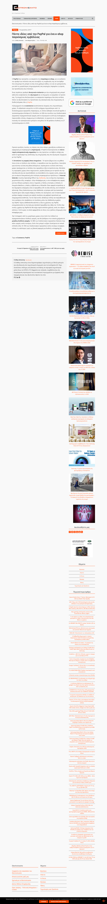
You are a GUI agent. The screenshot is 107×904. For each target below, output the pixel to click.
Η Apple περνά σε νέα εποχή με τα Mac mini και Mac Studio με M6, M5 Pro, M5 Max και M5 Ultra (82, 607)
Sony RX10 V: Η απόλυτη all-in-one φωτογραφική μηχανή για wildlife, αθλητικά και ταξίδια (82, 811)
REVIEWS (50, 18)
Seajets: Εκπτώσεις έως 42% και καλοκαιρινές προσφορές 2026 (82, 747)
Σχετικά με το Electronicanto (21, 880)
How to (82, 573)
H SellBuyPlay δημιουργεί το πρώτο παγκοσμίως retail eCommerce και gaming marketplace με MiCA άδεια (81, 637)
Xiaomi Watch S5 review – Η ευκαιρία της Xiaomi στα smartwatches (82, 643)
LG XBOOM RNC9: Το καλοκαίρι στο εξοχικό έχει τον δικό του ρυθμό (82, 679)
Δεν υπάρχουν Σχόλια (30, 40)
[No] (105, 900)
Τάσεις (15, 30)
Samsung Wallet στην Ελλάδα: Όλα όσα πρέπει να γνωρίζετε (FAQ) (82, 817)
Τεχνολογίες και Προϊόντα (82, 586)
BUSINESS (42, 18)
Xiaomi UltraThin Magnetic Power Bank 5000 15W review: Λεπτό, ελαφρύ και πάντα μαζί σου (82, 706)
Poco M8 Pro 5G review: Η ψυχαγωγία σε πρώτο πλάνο (82, 752)
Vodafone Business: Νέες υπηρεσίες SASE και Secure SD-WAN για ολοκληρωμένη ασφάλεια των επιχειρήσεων (81, 823)
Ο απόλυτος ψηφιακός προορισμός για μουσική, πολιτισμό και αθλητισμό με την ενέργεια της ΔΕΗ (82, 836)
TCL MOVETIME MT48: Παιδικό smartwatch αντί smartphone (82, 671)
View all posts (29, 260)
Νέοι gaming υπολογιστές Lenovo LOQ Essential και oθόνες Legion (81, 612)
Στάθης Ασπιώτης (19, 40)
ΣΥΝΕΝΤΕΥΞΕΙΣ (79, 18)
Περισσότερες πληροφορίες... (59, 901)
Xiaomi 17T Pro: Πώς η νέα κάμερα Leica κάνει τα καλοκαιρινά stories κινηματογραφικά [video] (81, 701)
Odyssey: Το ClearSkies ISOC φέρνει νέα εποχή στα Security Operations (81, 791)
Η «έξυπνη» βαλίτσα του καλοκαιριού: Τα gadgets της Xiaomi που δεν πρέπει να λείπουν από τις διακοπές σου (82, 685)
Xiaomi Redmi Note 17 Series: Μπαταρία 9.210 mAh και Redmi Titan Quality (81, 598)
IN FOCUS (70, 18)
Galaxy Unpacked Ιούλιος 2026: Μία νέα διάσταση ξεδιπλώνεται (82, 806)
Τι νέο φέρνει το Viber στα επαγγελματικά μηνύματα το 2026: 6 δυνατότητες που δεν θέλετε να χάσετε (82, 618)
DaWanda (42, 178)
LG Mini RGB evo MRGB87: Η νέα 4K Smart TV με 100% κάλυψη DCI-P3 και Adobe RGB (82, 858)
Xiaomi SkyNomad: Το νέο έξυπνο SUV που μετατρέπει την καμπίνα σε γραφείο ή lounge (82, 801)
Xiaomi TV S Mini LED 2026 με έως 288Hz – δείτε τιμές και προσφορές (82, 776)
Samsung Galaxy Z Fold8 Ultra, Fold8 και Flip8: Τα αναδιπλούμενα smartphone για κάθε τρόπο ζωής (82, 727)
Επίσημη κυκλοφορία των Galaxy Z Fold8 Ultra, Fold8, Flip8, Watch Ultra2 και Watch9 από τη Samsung (82, 649)
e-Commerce (20, 238)
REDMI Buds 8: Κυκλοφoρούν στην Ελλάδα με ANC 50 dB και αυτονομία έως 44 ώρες (81, 796)
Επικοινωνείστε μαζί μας (20, 877)
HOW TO (63, 18)
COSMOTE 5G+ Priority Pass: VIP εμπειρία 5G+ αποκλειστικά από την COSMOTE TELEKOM (81, 690)
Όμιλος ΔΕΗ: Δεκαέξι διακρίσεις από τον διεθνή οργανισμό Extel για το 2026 (82, 767)
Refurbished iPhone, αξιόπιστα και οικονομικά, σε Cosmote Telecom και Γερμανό (82, 628)
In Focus (82, 576)
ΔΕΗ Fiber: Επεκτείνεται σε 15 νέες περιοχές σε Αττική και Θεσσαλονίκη (82, 716)
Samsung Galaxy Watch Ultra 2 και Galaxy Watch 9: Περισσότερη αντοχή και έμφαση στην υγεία (82, 733)
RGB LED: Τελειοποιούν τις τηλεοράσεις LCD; (82, 633)
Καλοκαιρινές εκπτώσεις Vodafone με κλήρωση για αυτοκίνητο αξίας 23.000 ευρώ (82, 781)
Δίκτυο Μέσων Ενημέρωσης (21, 884)
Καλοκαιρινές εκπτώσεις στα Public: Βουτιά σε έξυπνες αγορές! (82, 762)
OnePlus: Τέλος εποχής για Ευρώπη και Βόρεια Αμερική (82, 771)
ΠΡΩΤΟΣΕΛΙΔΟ (17, 18)
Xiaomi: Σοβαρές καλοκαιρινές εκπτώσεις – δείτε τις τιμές (82, 757)
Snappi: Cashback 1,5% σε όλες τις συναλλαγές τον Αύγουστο (82, 666)
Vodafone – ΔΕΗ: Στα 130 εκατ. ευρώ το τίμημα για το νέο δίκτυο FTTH (82, 654)
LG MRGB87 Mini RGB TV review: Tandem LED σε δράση (82, 624)
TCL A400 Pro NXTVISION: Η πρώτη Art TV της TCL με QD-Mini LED (82, 786)
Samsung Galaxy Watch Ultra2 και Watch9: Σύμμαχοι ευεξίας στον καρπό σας (82, 721)
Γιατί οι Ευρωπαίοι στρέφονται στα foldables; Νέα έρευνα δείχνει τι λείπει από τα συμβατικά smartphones (82, 660)
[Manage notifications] (103, 901)
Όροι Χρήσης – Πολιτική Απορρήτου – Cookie (25, 889)
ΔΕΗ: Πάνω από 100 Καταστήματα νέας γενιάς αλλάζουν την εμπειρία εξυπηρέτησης (81, 602)
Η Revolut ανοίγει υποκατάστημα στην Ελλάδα (82, 675)
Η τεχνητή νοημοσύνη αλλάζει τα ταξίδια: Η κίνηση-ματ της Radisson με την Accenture (82, 695)
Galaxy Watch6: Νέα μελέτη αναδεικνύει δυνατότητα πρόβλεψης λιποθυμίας (82, 853)
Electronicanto (17, 24)
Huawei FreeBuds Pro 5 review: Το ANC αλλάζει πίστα (82, 841)
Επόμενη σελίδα (60, 233)
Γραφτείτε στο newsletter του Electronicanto (22, 872)
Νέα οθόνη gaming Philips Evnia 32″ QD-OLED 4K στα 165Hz (81, 711)
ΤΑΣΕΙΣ (56, 18)
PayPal (30, 102)
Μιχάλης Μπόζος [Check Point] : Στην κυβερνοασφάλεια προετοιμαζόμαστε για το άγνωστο (82, 847)
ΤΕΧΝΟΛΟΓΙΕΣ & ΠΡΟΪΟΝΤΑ (30, 18)
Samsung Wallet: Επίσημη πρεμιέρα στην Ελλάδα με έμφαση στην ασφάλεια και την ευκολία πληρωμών (81, 829)
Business (81, 569)
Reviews (82, 579)
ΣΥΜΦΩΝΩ (43, 901)
